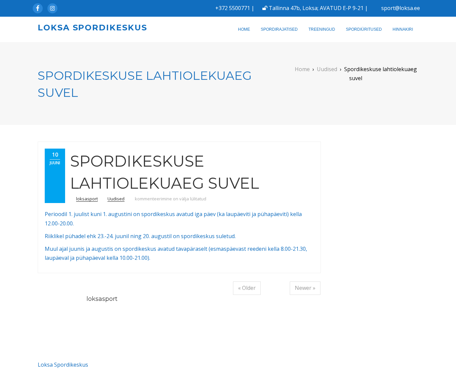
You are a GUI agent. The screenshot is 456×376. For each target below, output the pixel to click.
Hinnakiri (403, 29)
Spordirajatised (279, 29)
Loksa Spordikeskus (92, 27)
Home (244, 29)
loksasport (87, 199)
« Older (247, 288)
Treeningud (321, 29)
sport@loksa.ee (400, 8)
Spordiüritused (364, 29)
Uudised (116, 199)
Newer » (305, 288)
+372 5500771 (232, 8)
